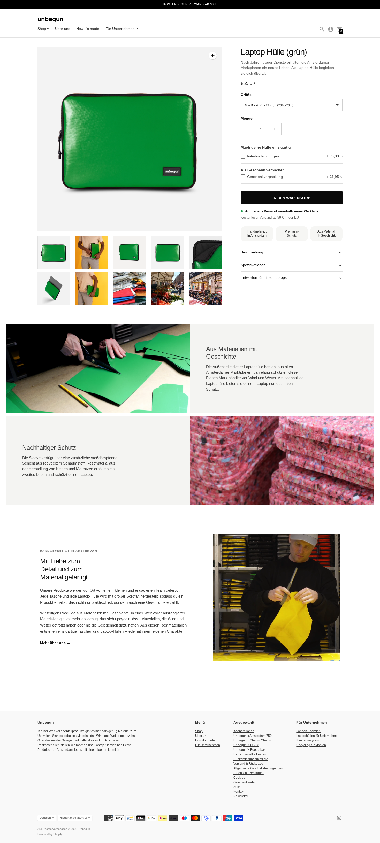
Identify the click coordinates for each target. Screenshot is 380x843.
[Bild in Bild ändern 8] (129, 288)
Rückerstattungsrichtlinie (250, 759)
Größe (246, 94)
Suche (237, 787)
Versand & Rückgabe (248, 763)
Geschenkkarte (244, 782)
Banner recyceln (307, 740)
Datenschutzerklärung (248, 773)
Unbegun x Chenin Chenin (252, 740)
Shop (199, 731)
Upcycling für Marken (311, 745)
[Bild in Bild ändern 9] (167, 288)
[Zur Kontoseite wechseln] (331, 29)
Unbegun (84, 828)
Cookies (239, 777)
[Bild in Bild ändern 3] (129, 252)
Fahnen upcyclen (308, 731)
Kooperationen (243, 731)
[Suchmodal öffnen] (322, 29)
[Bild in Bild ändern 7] (91, 288)
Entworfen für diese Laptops (264, 277)
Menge (247, 118)
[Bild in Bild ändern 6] (53, 288)
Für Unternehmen (207, 745)
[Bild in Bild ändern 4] (167, 252)
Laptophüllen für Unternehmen (317, 736)
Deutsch (45, 817)
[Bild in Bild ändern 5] (205, 252)
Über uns (62, 29)
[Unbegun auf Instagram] (339, 817)
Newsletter (240, 796)
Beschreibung (252, 252)
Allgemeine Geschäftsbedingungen (258, 768)
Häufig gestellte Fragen (249, 754)
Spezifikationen (253, 265)
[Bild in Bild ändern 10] (205, 288)
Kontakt (238, 791)
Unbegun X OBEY (246, 745)
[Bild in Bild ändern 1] (53, 252)
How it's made (87, 29)
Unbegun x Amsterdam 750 (252, 736)
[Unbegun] (50, 20)
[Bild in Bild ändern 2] (91, 252)
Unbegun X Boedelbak (249, 750)
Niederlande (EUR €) (73, 817)
